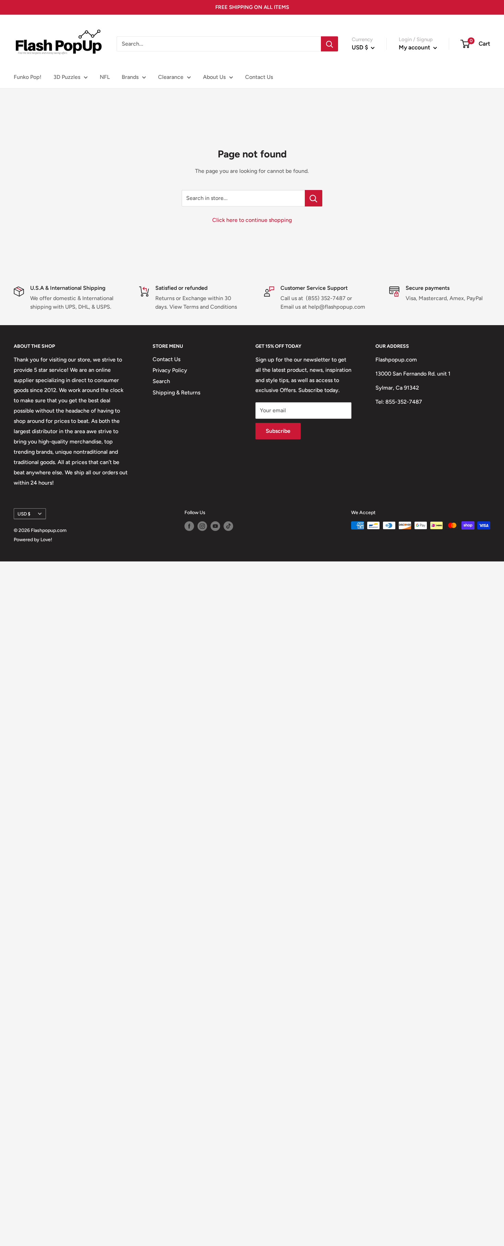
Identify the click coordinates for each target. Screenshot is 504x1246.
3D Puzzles (66, 77)
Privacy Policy (170, 370)
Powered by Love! (33, 540)
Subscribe (278, 431)
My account (415, 47)
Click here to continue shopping (252, 220)
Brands (130, 77)
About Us (214, 77)
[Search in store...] (313, 198)
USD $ (24, 514)
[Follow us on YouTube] (215, 526)
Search (161, 381)
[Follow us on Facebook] (189, 526)
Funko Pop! (27, 77)
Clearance (170, 77)
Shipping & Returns (176, 392)
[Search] (329, 43)
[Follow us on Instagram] (202, 526)
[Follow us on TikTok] (228, 526)
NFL (105, 77)
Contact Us (259, 77)
